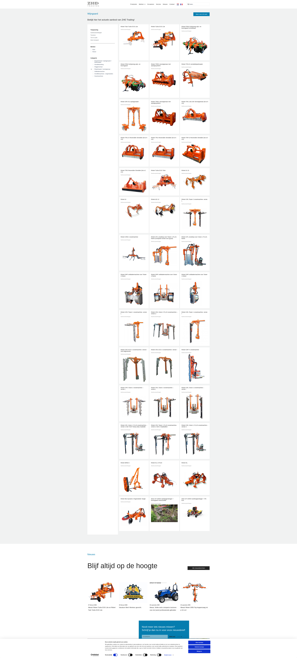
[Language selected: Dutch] (180, 4)
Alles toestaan (199, 642)
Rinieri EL (185, 463)
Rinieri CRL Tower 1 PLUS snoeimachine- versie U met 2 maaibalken (164, 426)
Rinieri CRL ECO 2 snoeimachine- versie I (164, 349)
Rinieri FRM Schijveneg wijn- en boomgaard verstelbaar (191, 27)
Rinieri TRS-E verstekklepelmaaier (192, 64)
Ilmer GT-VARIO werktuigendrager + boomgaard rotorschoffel (162, 499)
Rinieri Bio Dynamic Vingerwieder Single (133, 499)
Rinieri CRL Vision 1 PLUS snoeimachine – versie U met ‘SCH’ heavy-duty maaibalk (134, 426)
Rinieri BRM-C (125, 463)
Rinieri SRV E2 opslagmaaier (130, 101)
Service (158, 4)
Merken (141, 4)
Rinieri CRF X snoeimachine (190, 349)
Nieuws (165, 4)
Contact (171, 4)
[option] (182, 4)
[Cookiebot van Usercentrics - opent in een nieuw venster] (95, 655)
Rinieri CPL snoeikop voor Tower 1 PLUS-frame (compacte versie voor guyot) (164, 237)
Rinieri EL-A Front (156, 463)
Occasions (150, 4)
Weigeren (199, 651)
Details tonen (167, 655)
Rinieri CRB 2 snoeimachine (129, 237)
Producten (133, 4)
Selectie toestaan (199, 647)
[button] (201, 14)
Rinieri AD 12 (155, 199)
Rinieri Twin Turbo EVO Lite (129, 26)
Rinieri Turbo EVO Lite (158, 26)
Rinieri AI (123, 199)
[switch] (130, 655)
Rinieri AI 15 (185, 170)
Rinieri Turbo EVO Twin (158, 170)
